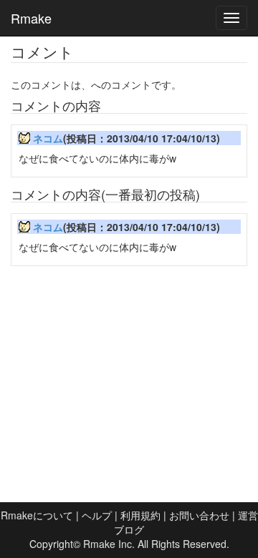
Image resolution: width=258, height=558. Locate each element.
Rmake (31, 18)
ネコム (48, 138)
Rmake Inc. (109, 544)
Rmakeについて (37, 515)
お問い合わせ (199, 515)
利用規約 (140, 515)
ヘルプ (97, 515)
